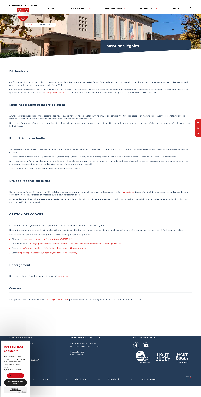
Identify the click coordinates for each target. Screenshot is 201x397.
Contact (177, 8)
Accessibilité (113, 379)
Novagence (63, 276)
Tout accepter (15, 376)
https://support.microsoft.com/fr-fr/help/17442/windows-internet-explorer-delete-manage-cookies (75, 244)
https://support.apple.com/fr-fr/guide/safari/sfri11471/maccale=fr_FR (48, 253)
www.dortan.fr (127, 192)
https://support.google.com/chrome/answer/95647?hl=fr (46, 239)
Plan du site (80, 379)
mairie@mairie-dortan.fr (55, 92)
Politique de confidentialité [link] (15, 390)
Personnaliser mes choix (15, 382)
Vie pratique (147, 8)
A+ (197, 122)
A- (198, 133)
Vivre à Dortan (113, 8)
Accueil (52, 8)
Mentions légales (148, 379)
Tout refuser (21, 392)
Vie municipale (79, 8)
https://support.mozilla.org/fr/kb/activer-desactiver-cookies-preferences (53, 248)
